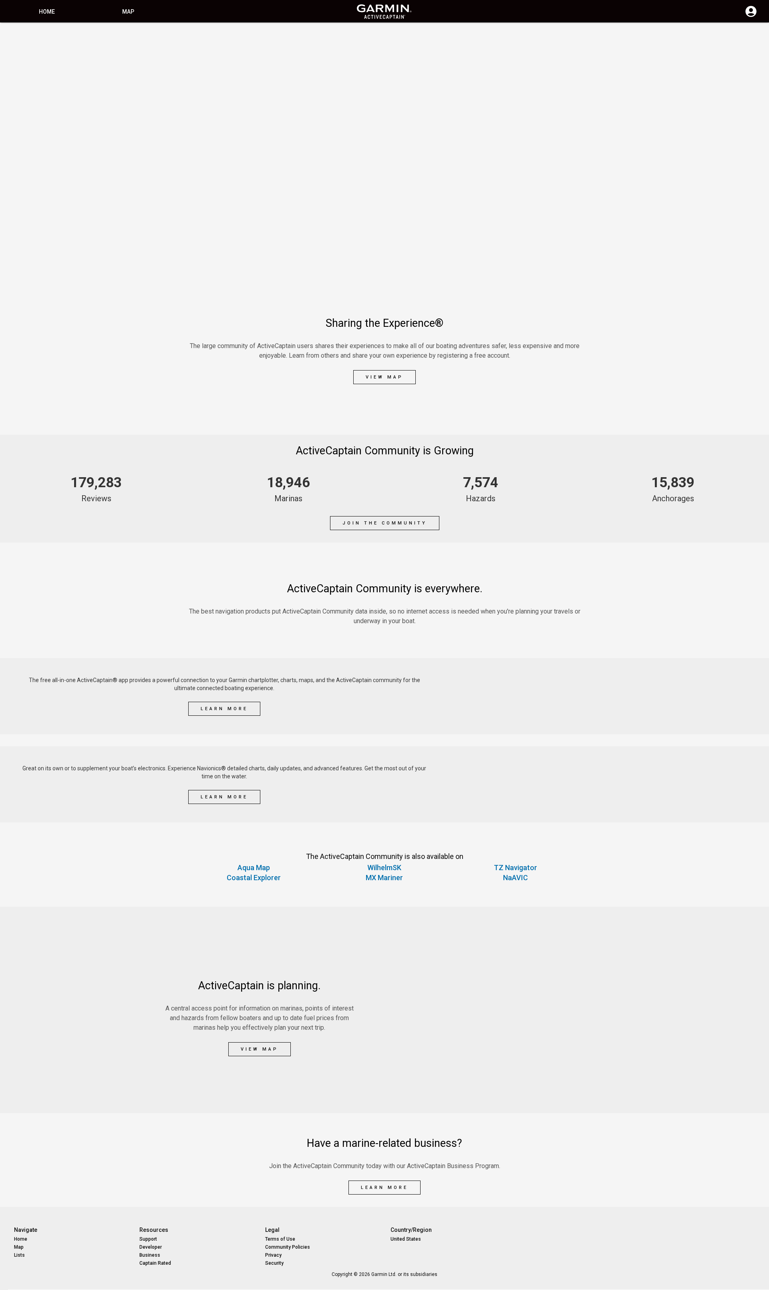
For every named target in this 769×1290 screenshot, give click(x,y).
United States (406, 1239)
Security (274, 1263)
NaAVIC (515, 877)
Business (149, 1255)
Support (148, 1239)
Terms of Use (280, 1239)
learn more (224, 708)
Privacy (273, 1255)
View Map (384, 377)
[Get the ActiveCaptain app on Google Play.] (645, 682)
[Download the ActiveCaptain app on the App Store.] (645, 710)
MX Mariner (384, 877)
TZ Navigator (515, 867)
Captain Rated (155, 1263)
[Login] (751, 16)
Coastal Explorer (254, 877)
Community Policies (287, 1247)
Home (47, 11)
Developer (150, 1247)
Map (128, 11)
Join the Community (384, 523)
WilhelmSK (384, 867)
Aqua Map (254, 867)
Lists (19, 1255)
